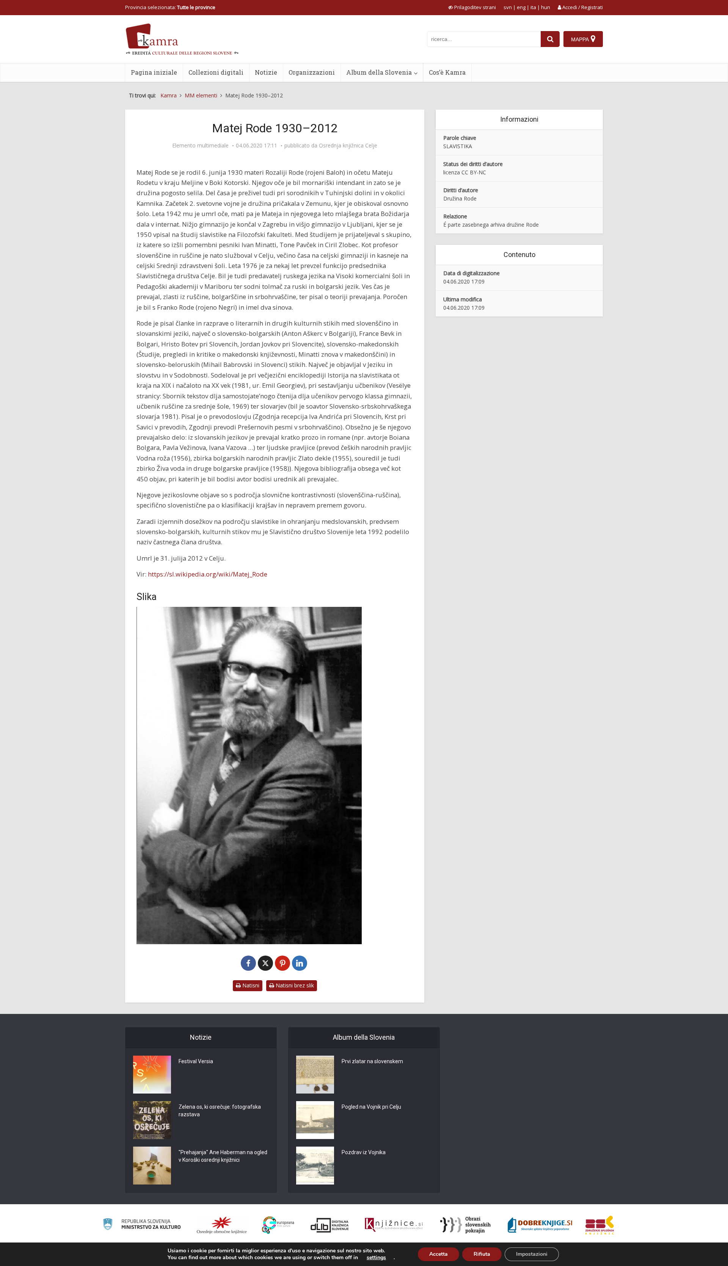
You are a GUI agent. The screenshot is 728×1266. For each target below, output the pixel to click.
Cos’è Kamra (447, 72)
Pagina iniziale (154, 72)
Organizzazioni (312, 72)
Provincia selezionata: (170, 7)
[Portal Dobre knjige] (540, 1225)
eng (521, 7)
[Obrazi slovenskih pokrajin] (465, 1225)
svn (508, 7)
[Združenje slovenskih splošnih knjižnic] (393, 1225)
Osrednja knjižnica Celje (348, 145)
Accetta (438, 1254)
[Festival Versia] (152, 1075)
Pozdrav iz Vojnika (364, 1152)
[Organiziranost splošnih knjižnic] (221, 1225)
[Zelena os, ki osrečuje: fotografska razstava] (152, 1120)
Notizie (266, 72)
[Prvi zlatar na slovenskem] (315, 1075)
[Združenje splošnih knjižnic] (599, 1225)
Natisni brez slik (294, 985)
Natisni (250, 985)
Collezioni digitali (215, 72)
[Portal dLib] (330, 1225)
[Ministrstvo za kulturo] (141, 1225)
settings (376, 1257)
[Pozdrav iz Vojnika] (315, 1166)
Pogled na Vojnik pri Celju (371, 1107)
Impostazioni (532, 1254)
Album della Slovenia (379, 72)
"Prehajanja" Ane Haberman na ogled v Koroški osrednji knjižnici (223, 1156)
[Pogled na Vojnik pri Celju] (315, 1120)
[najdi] (550, 39)
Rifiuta (482, 1254)
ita (533, 7)
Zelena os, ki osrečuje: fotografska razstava (220, 1110)
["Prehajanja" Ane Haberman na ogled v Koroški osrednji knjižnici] (152, 1166)
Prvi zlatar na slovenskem (372, 1061)
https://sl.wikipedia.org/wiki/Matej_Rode (207, 574)
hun (545, 7)
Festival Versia (196, 1061)
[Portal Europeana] (278, 1225)
